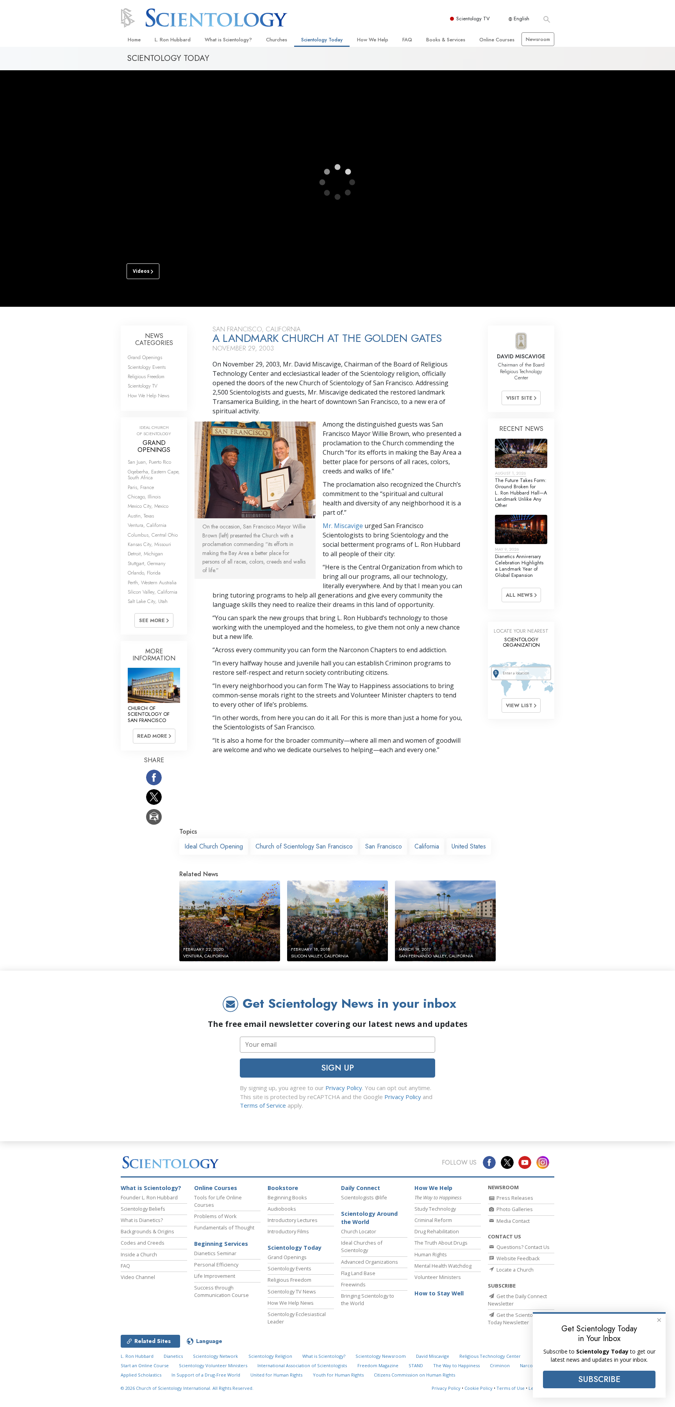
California (426, 846)
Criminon (500, 1365)
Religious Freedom (146, 376)
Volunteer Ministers (437, 1277)
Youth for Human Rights (338, 1375)
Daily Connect (360, 1188)
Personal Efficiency (216, 1264)
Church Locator (358, 1231)
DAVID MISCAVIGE (521, 356)
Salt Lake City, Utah (148, 601)
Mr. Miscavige (343, 525)
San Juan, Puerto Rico (149, 462)
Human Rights (430, 1254)
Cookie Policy (478, 1388)
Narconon (530, 1365)
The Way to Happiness (456, 1365)
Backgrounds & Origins (147, 1231)
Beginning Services (221, 1243)
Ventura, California (147, 525)
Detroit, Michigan (145, 553)
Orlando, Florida (144, 572)
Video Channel (138, 1277)
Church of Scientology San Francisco (304, 846)
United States (469, 846)
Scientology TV (473, 18)
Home (134, 39)
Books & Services (445, 39)
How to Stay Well (439, 1293)
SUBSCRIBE (599, 1379)
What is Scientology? (228, 39)
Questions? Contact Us (522, 1246)
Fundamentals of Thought (224, 1227)
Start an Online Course (145, 1365)
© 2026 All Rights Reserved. (187, 1388)
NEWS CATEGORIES (154, 339)
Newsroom (538, 39)
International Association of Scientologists (302, 1365)
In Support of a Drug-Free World (205, 1375)
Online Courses (496, 39)
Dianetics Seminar (215, 1253)
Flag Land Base (358, 1273)
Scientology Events (147, 367)
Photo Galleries (514, 1209)
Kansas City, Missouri (149, 544)
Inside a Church (139, 1254)
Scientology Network (215, 1356)
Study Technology (435, 1208)
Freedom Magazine (377, 1365)
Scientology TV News (292, 1291)
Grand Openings (145, 357)
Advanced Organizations (369, 1261)
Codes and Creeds (142, 1242)
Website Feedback (517, 1258)
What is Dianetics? (142, 1220)
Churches (276, 39)
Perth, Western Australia (152, 582)
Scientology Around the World (369, 1218)
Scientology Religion (270, 1356)
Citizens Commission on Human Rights (414, 1375)
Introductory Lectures (293, 1220)
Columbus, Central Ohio (153, 535)
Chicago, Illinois (144, 496)
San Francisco (383, 846)
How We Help (372, 39)
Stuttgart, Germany (147, 563)
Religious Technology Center (490, 1356)
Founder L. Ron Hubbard (149, 1197)
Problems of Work (215, 1216)
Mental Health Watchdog (442, 1265)
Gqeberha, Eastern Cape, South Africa (154, 474)
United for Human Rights (276, 1375)
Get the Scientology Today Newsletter (515, 1318)
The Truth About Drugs (441, 1242)
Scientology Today (322, 39)
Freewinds (353, 1284)
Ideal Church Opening (213, 846)
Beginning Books (287, 1197)
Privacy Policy (343, 1088)
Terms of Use (510, 1388)
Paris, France (141, 487)
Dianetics (173, 1356)
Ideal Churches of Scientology (361, 1246)
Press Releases (514, 1197)
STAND (416, 1365)
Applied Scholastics (141, 1375)
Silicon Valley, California (152, 592)
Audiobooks (282, 1208)
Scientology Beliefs (143, 1208)
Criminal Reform (433, 1220)
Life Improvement (214, 1275)
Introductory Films (288, 1231)
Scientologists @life (364, 1197)
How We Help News (148, 395)
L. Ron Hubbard (173, 39)
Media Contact (512, 1220)
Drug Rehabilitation (436, 1231)
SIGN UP (337, 1068)
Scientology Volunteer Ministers (213, 1365)
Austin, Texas (141, 515)
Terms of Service (263, 1105)
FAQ (407, 39)
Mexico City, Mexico (148, 506)
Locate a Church (514, 1269)
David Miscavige (432, 1356)
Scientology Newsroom (380, 1356)
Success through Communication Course (221, 1291)
